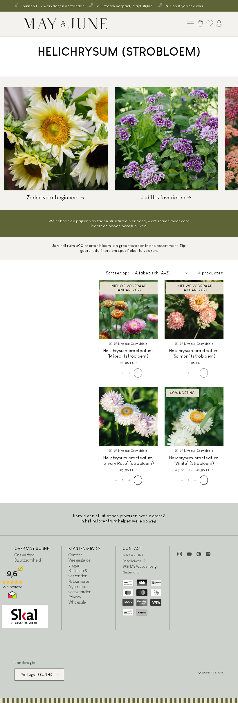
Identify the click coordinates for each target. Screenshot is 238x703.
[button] (189, 24)
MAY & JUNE (215, 672)
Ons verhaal (25, 555)
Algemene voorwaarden (79, 589)
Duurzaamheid (28, 560)
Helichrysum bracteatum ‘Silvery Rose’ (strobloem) (128, 460)
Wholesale (77, 602)
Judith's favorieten (163, 198)
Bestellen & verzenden (78, 573)
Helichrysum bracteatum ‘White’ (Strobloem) (194, 460)
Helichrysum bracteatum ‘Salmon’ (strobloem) (194, 353)
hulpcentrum (105, 521)
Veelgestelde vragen (79, 563)
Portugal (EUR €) (37, 674)
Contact (75, 555)
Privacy (74, 597)
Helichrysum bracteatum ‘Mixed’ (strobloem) (128, 353)
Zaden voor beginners (53, 198)
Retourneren (79, 581)
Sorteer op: (117, 273)
